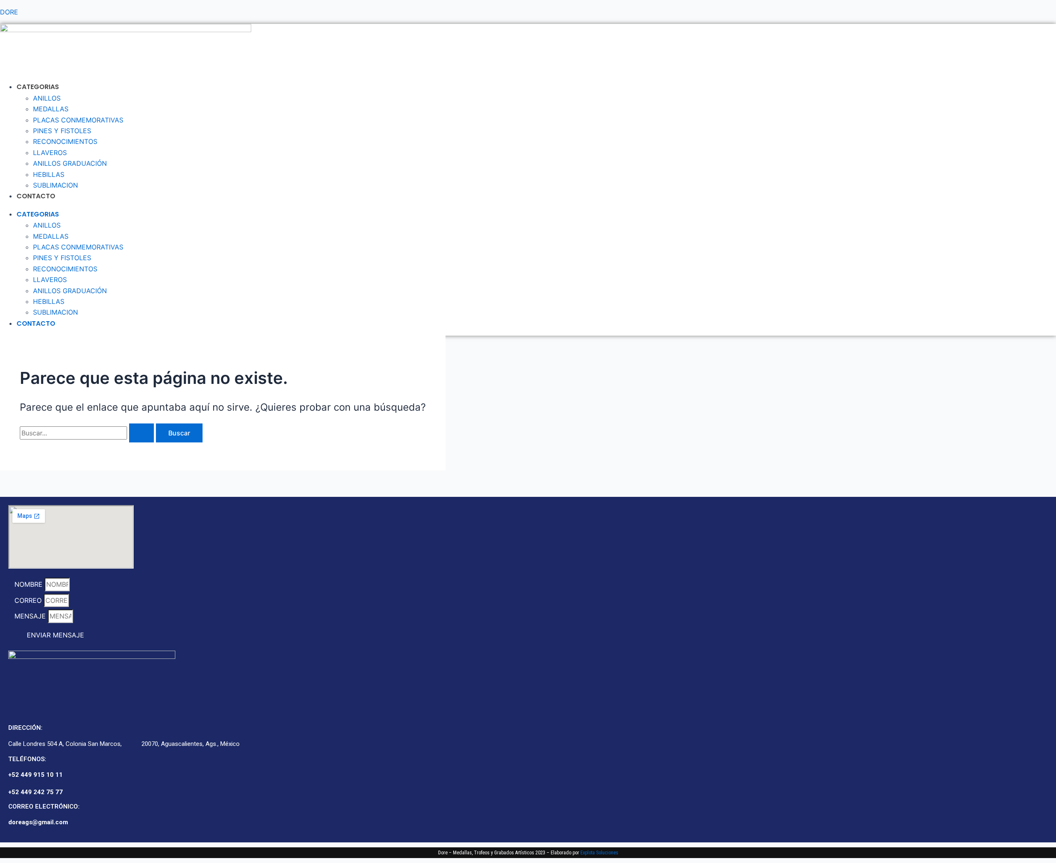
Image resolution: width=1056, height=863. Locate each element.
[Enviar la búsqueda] (141, 432)
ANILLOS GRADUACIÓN (70, 163)
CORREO (29, 600)
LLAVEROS (50, 152)
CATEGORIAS (37, 87)
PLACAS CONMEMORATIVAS (78, 120)
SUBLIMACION (55, 185)
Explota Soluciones (599, 853)
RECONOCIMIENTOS (65, 141)
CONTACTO (35, 196)
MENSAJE (31, 616)
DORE (9, 12)
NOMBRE (29, 584)
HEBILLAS (48, 174)
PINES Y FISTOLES (62, 131)
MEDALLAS (50, 109)
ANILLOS (47, 98)
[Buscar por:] (88, 433)
